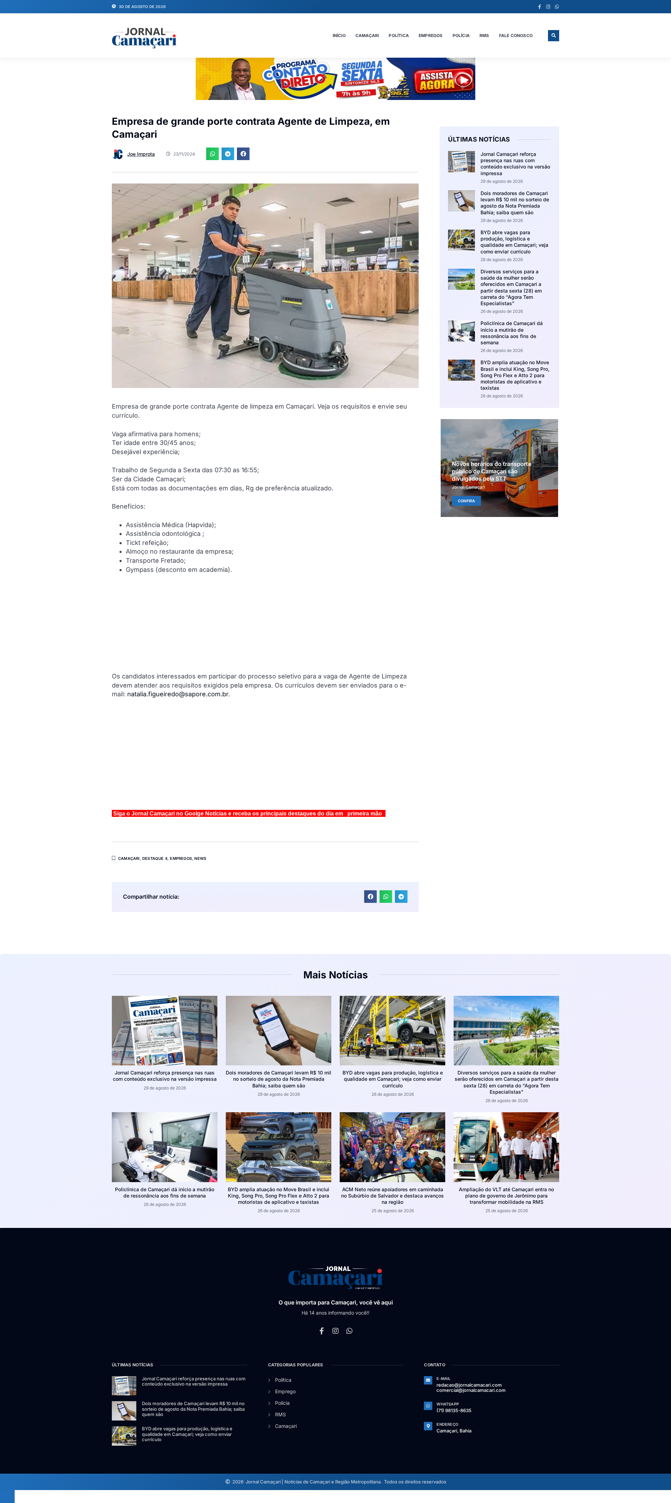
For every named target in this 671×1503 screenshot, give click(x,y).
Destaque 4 (154, 858)
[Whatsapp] (557, 7)
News (200, 858)
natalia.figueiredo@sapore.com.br (177, 694)
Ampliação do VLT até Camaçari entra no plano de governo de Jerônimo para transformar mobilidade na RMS (506, 1195)
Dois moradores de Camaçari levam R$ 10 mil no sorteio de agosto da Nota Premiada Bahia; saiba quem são (515, 202)
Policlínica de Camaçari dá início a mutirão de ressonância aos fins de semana (512, 332)
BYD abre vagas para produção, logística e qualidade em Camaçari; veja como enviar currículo (514, 241)
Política (399, 35)
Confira (466, 500)
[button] (553, 35)
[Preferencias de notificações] (7, 1496)
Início (339, 35)
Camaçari (367, 35)
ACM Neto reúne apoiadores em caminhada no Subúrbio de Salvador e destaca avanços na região (392, 1195)
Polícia (461, 35)
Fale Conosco (516, 35)
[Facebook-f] (539, 7)
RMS (484, 35)
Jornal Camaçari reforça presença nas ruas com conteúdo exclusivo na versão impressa (515, 163)
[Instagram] (548, 7)
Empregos (431, 35)
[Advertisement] (265, 623)
